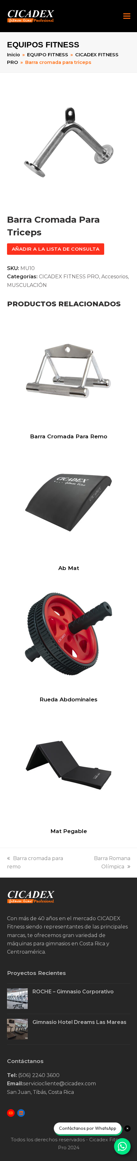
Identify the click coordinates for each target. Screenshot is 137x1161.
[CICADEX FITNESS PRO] (31, 902)
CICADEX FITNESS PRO (69, 277)
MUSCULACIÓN (27, 285)
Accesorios (114, 277)
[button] (126, 16)
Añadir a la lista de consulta (56, 249)
